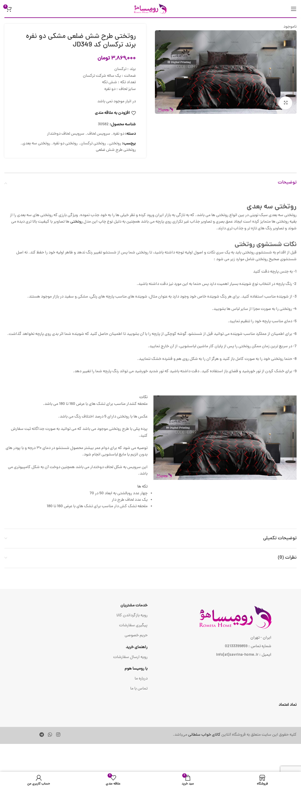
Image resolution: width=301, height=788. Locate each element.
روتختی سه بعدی (36, 144)
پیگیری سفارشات (133, 625)
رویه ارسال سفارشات (130, 657)
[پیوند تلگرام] (41, 735)
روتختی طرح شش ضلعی (116, 150)
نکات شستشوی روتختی (266, 245)
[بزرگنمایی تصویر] (285, 103)
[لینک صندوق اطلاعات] (213, 735)
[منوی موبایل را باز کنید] (294, 9)
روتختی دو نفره (65, 144)
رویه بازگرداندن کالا (132, 615)
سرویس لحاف (98, 134)
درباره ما (141, 679)
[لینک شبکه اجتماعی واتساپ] (50, 735)
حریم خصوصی (136, 635)
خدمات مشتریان (134, 605)
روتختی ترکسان (93, 144)
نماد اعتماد (288, 705)
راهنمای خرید (137, 647)
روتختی (115, 144)
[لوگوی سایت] (150, 9)
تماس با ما (139, 689)
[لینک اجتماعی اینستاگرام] (58, 735)
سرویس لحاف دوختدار (65, 134)
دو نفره (118, 134)
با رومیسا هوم (136, 669)
